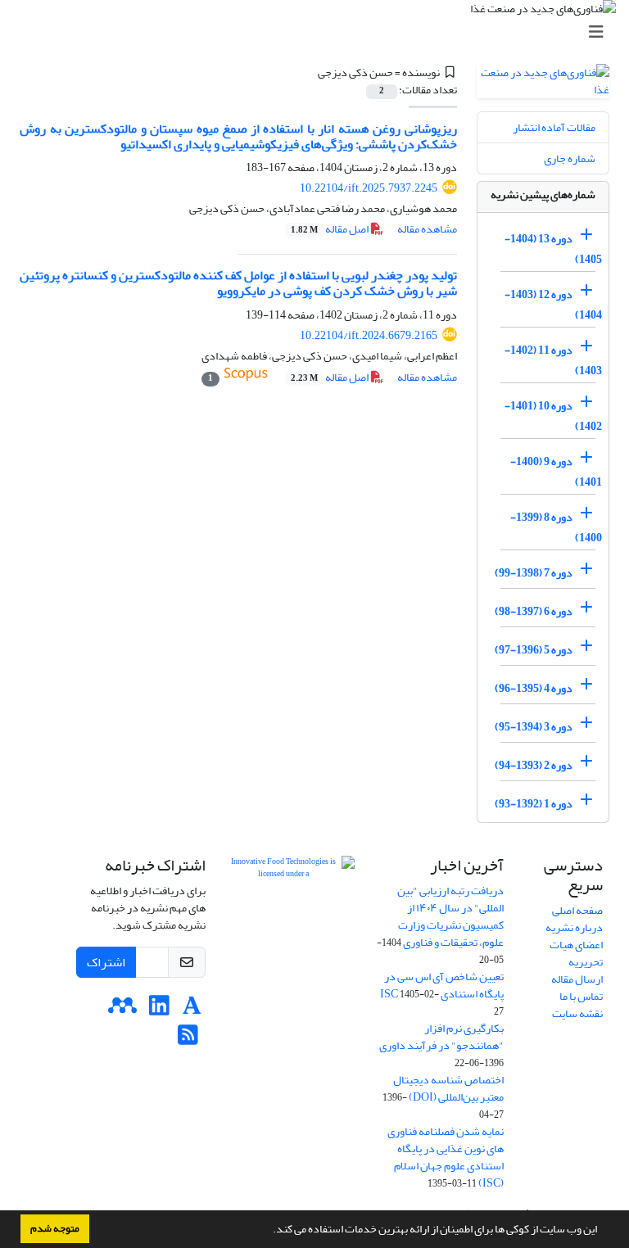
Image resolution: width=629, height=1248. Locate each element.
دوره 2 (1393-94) (533, 765)
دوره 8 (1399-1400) (556, 527)
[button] (268, 1230)
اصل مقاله (330, 229)
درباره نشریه (574, 927)
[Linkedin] (159, 1010)
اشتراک (106, 962)
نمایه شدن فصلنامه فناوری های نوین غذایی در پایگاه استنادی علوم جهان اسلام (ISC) (445, 1157)
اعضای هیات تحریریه (576, 953)
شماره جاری (569, 158)
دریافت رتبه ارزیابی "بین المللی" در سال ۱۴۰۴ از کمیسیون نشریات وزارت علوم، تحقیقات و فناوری (450, 916)
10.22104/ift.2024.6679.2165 (368, 335)
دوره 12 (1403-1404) (553, 304)
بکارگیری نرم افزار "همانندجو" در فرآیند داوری (441, 1036)
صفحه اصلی (577, 910)
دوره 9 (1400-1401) (556, 471)
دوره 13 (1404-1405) (553, 249)
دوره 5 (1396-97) (533, 650)
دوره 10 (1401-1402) (553, 416)
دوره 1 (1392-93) (533, 804)
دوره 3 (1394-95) (533, 727)
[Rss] (188, 1040)
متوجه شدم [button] (54, 1228)
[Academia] (192, 1010)
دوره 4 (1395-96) (533, 688)
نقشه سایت (577, 1013)
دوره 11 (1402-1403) (553, 360)
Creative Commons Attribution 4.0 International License (290, 953)
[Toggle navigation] (319, 32)
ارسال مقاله (577, 979)
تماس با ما (581, 996)
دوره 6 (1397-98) (533, 611)
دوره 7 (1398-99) (533, 573)
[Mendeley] (122, 1010)
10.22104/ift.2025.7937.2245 (368, 188)
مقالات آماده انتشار (554, 127)
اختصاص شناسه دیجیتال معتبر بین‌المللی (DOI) (448, 1088)
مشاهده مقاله (427, 229)
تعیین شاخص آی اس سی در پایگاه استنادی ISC (442, 985)
